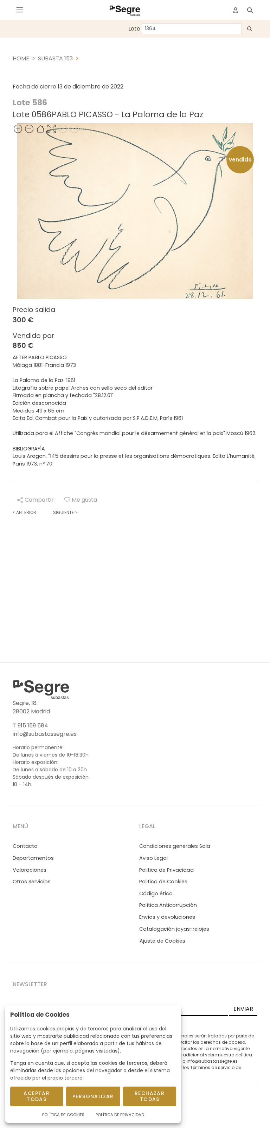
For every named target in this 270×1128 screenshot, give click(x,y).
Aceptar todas (37, 1096)
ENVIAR (243, 1009)
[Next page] (74, 128)
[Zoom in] (18, 128)
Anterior (24, 512)
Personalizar (93, 1096)
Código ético (156, 893)
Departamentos (33, 858)
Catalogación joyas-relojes (174, 928)
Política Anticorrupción (168, 905)
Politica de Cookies (163, 881)
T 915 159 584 (30, 725)
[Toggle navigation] (20, 9)
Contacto (25, 846)
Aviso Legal (153, 858)
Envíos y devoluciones (167, 917)
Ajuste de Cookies (162, 940)
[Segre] (124, 10)
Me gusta (84, 500)
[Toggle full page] (51, 128)
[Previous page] (63, 128)
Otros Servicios (32, 881)
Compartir (39, 500)
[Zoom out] (29, 128)
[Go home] (40, 128)
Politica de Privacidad (166, 869)
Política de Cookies (63, 1114)
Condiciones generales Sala (174, 846)
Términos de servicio (212, 1067)
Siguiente (65, 512)
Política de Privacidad (120, 1114)
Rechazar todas (150, 1096)
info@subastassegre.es (45, 734)
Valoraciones (29, 869)
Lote (134, 29)
